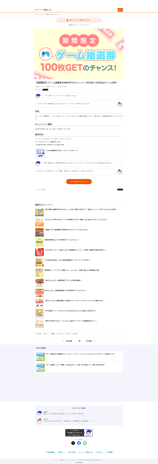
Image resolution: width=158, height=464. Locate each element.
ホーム (37, 14)
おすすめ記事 (72, 452)
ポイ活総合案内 (49, 452)
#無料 (48, 86)
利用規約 (61, 460)
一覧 (79, 341)
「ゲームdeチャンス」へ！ (79, 181)
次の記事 (89, 341)
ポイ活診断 (109, 452)
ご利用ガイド (61, 452)
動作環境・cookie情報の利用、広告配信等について (91, 460)
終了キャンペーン (56, 14)
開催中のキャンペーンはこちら (79, 25)
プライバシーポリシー (71, 460)
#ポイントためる (62, 86)
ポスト (46, 89)
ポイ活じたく (99, 452)
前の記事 (69, 341)
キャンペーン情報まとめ (43, 10)
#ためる (38, 86)
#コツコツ (53, 86)
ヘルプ (55, 460)
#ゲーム (43, 86)
